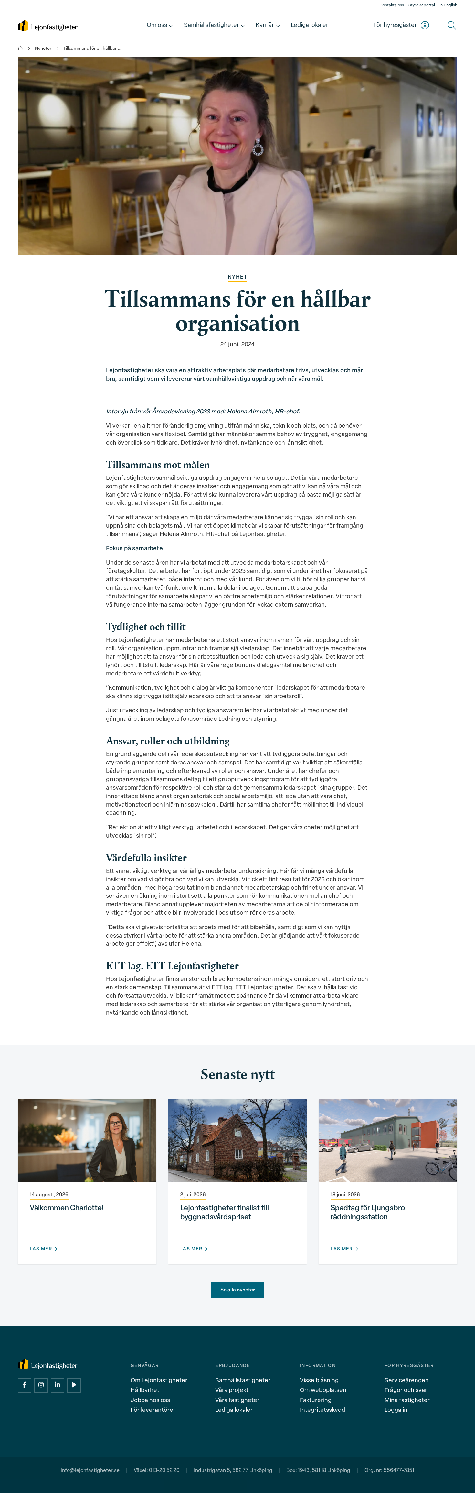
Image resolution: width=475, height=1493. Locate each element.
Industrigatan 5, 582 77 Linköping (233, 1470)
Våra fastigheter (237, 1401)
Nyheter (43, 49)
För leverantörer (153, 1410)
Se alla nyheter (237, 1290)
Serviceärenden (407, 1381)
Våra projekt (231, 1391)
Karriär (265, 25)
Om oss (157, 25)
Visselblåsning (319, 1381)
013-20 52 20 (164, 1470)
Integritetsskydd (322, 1410)
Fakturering (316, 1401)
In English (448, 5)
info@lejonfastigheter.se (90, 1470)
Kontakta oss (392, 5)
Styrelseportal (421, 5)
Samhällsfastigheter (211, 25)
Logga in (396, 1410)
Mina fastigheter (407, 1401)
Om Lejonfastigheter (159, 1381)
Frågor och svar (406, 1391)
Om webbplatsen (323, 1391)
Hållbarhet (145, 1391)
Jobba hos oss (150, 1401)
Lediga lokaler (309, 25)
